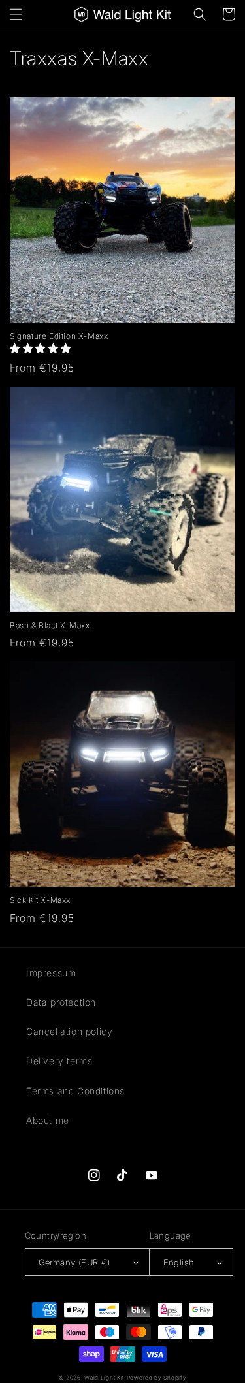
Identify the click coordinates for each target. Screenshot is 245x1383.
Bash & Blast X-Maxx (50, 625)
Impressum (51, 972)
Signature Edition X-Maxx (59, 336)
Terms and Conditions (75, 1090)
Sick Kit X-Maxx (40, 900)
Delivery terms (59, 1060)
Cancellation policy (69, 1031)
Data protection (61, 1002)
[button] (16, 14)
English (179, 1262)
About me (47, 1120)
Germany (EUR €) (74, 1262)
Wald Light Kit (104, 1378)
